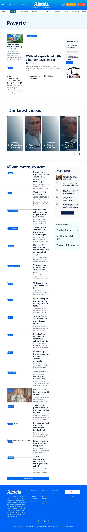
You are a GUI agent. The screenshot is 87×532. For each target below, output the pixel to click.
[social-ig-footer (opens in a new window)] (48, 521)
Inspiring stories (12, 211)
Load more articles (28, 478)
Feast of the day (64, 230)
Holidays (66, 12)
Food (9, 193)
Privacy (71, 526)
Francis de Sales (12, 228)
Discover (34, 12)
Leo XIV (10, 317)
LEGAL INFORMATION (40, 526)
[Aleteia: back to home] (41, 3)
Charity (10, 173)
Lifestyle (48, 12)
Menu (4, 12)
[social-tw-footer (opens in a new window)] (45, 521)
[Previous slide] (74, 154)
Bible (9, 441)
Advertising (45, 506)
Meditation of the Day (65, 237)
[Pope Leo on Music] (33, 133)
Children (10, 406)
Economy (10, 457)
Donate (80, 5)
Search (25, 5)
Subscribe (70, 5)
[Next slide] (79, 154)
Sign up (69, 63)
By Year (54, 494)
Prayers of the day (65, 245)
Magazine (44, 498)
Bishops (10, 300)
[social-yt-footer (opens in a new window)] (38, 521)
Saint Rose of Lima (47, 7)
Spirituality (57, 12)
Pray (12, 12)
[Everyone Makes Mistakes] (50, 133)
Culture (10, 390)
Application (44, 496)
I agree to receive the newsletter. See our (73, 57)
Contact (57, 526)
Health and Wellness (13, 266)
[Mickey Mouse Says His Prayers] (15, 133)
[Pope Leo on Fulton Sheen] (68, 133)
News (41, 12)
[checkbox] (66, 55)
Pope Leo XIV (75, 12)
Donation (44, 503)
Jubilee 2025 (11, 372)
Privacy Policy (64, 526)
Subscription (45, 501)
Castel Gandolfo (32, 36)
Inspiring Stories (24, 12)
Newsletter (45, 494)
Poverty (10, 36)
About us (31, 526)
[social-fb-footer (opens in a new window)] (42, 521)
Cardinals (10, 246)
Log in (64, 4)
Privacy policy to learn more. (73, 58)
